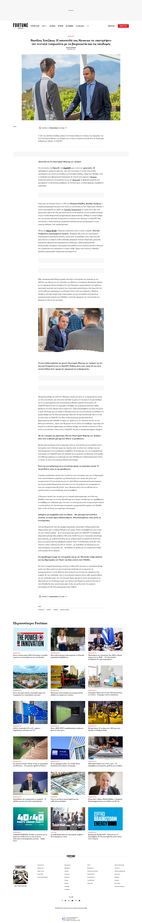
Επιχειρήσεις (67, 868)
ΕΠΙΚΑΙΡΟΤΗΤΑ (92, 653)
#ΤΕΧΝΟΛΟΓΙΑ (41, 609)
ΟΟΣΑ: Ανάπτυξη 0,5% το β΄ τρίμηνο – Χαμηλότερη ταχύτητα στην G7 (27, 729)
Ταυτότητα (117, 868)
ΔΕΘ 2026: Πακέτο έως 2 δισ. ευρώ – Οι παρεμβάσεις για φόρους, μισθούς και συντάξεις (105, 765)
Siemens (93, 177)
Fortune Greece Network (42, 877)
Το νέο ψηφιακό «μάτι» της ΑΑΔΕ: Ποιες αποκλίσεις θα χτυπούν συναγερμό (65, 765)
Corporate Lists (40, 865)
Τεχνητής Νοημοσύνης (72, 209)
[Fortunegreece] (20, 28)
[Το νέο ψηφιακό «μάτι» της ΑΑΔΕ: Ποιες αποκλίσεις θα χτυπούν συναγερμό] (68, 747)
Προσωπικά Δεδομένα (119, 886)
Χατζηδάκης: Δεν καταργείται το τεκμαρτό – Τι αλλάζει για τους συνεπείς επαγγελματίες (29, 800)
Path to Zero (90, 883)
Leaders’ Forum (40, 871)
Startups (66, 880)
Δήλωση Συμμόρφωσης (120, 871)
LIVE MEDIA (52, 26)
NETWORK (60, 26)
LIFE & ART (54, 832)
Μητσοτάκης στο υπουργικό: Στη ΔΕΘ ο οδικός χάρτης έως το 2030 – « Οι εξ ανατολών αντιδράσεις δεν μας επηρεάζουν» (105, 657)
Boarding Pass (90, 868)
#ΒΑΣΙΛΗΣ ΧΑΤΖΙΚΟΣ (64, 609)
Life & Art (66, 871)
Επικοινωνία (117, 874)
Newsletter (117, 877)
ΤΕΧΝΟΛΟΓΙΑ (71, 36)
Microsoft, (76, 180)
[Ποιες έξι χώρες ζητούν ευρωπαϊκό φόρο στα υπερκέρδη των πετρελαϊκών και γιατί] (30, 677)
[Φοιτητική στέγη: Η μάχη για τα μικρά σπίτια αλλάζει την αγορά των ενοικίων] (68, 677)
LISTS (43, 26)
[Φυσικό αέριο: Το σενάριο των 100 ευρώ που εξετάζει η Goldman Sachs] (105, 712)
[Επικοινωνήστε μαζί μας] (79, 900)
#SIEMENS (56, 609)
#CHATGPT (49, 609)
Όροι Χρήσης (117, 883)
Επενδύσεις (67, 877)
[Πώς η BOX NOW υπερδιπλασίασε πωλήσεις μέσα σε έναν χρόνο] (68, 712)
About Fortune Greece (119, 865)
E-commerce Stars (91, 877)
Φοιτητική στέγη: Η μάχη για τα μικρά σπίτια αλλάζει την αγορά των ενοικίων (67, 694)
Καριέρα (66, 883)
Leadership (67, 886)
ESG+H (88, 865)
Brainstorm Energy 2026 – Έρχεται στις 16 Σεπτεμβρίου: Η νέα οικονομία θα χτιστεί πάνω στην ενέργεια (105, 837)
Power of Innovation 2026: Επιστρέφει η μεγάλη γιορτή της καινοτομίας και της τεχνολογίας (30, 656)
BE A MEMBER (69, 26)
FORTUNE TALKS (35, 26)
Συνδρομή (117, 880)
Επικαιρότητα (68, 865)
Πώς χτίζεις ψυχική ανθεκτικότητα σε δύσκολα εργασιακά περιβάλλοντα (67, 656)
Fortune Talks (40, 874)
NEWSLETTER (123, 26)
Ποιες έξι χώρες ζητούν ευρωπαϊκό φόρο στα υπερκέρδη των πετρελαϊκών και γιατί (29, 694)
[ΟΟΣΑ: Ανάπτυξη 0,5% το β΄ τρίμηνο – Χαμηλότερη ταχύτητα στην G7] (30, 712)
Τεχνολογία (67, 874)
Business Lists (40, 868)
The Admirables (80, 26)
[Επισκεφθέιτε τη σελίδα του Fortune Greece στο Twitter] (65, 900)
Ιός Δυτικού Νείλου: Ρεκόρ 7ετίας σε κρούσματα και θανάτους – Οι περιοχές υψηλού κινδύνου (30, 765)
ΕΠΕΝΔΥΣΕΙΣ (54, 797)
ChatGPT (67, 168)
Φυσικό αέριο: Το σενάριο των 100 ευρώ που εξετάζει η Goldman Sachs (104, 729)
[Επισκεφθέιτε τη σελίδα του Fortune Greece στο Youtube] (72, 901)
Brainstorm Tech (90, 874)
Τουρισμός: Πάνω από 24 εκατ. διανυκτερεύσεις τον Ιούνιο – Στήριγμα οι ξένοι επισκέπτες (105, 694)
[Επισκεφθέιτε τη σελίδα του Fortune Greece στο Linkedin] (68, 900)
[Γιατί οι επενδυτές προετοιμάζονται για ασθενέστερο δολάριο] (68, 783)
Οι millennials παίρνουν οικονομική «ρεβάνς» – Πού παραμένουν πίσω (68, 836)
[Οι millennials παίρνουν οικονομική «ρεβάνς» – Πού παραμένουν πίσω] (68, 818)
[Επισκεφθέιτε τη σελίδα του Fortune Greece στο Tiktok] (75, 900)
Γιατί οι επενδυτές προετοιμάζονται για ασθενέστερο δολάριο (64, 800)
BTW (86, 908)
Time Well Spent (90, 880)
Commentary (67, 889)
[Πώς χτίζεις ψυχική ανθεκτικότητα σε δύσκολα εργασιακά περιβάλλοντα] (68, 639)
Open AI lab (51, 231)
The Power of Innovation (92, 871)
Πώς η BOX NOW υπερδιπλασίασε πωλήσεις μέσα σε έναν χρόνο (67, 729)
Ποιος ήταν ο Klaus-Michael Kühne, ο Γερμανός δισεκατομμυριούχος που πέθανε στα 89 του (105, 800)
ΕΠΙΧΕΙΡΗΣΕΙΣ (17, 832)
